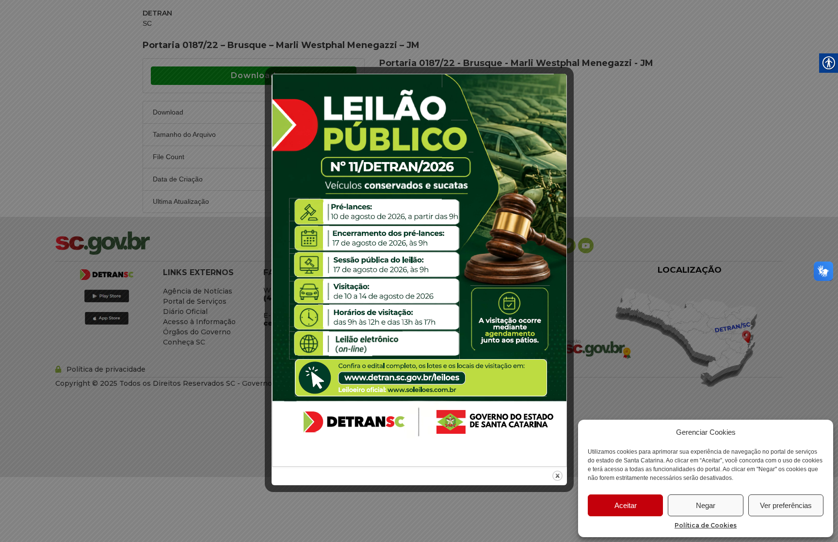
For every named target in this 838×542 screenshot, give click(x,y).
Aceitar (625, 505)
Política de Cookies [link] (706, 525)
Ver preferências (786, 505)
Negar (705, 505)
